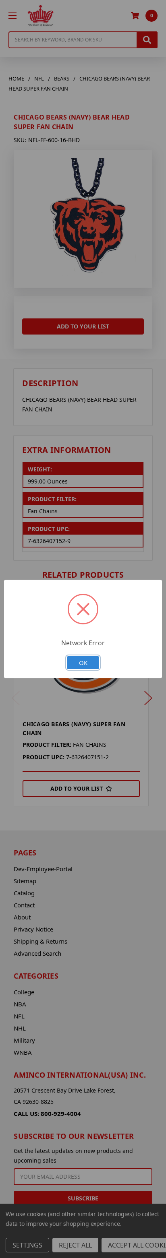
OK (83, 663)
